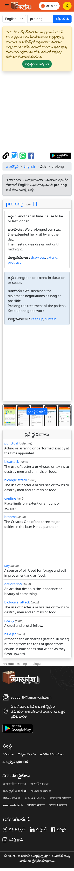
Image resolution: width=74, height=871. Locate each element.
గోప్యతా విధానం (27, 754)
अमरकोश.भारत (14, 784)
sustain (50, 319)
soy (7, 565)
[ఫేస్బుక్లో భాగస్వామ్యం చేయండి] (31, 155)
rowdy (9, 620)
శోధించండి (62, 19)
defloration (13, 584)
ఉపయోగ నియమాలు (52, 754)
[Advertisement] (37, 112)
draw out (38, 257)
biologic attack (15, 480)
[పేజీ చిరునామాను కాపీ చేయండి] (6, 155)
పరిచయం (8, 754)
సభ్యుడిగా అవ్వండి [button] (37, 64)
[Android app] (17, 728)
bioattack (11, 461)
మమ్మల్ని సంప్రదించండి (15, 761)
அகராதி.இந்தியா (14, 791)
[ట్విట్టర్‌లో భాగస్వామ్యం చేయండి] (14, 155)
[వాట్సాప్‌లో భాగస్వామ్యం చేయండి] (23, 155)
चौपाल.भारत (36, 805)
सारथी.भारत (58, 805)
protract (14, 262)
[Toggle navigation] (6, 5)
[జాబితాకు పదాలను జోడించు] (35, 204)
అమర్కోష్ (12, 166)
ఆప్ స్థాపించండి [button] (37, 411)
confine (10, 498)
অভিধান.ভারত (60, 798)
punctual (11, 443)
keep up (37, 319)
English (29, 166)
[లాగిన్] (67, 6)
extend (52, 257)
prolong (14, 203)
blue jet (10, 634)
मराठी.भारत (39, 784)
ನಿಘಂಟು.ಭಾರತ (11, 798)
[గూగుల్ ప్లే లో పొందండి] (61, 155)
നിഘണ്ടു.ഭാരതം (40, 791)
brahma (10, 516)
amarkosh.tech (12, 805)
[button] (8, 415)
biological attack (17, 602)
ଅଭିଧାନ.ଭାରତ (35, 798)
